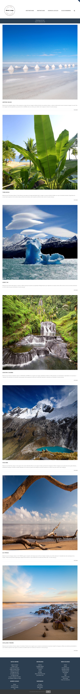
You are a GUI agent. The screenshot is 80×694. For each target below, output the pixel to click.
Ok (48, 691)
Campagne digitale (40, 666)
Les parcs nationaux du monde (15, 676)
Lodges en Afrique (14, 664)
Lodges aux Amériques (14, 667)
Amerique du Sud (65, 670)
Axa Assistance (40, 685)
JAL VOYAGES (5, 552)
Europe (65, 673)
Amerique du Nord (65, 669)
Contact (40, 670)
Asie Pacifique (65, 672)
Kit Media (40, 672)
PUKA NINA (5, 462)
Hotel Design (65, 678)
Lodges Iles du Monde (14, 670)
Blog (65, 675)
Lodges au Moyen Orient (14, 669)
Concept (40, 669)
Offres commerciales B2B (40, 673)
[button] (74, 10)
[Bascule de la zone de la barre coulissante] (79, 1)
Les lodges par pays (14, 675)
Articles (65, 664)
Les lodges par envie (14, 672)
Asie (14, 688)
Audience (40, 664)
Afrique (65, 666)
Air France (40, 684)
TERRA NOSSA (5, 192)
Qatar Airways (40, 687)
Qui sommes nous (40, 675)
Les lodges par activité (14, 673)
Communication (40, 667)
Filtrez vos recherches (65, 679)
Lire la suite (76, 109)
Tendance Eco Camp (65, 676)
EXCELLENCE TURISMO (8, 643)
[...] (56, 106)
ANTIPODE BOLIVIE (7, 102)
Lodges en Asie (15, 666)
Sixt (40, 688)
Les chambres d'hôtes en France (14, 678)
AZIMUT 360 (5, 282)
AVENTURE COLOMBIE (7, 372)
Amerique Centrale (65, 667)
